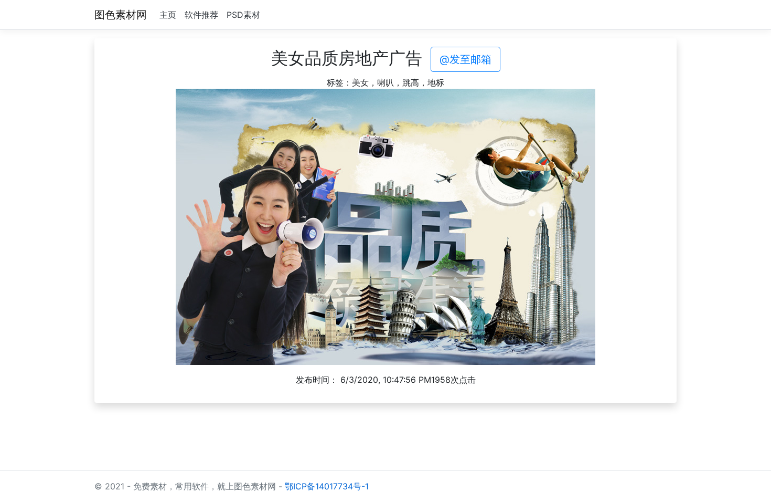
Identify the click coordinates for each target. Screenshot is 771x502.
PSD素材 (243, 14)
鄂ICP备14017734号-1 (327, 486)
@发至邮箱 (465, 59)
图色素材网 (120, 14)
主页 (167, 14)
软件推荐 (201, 14)
